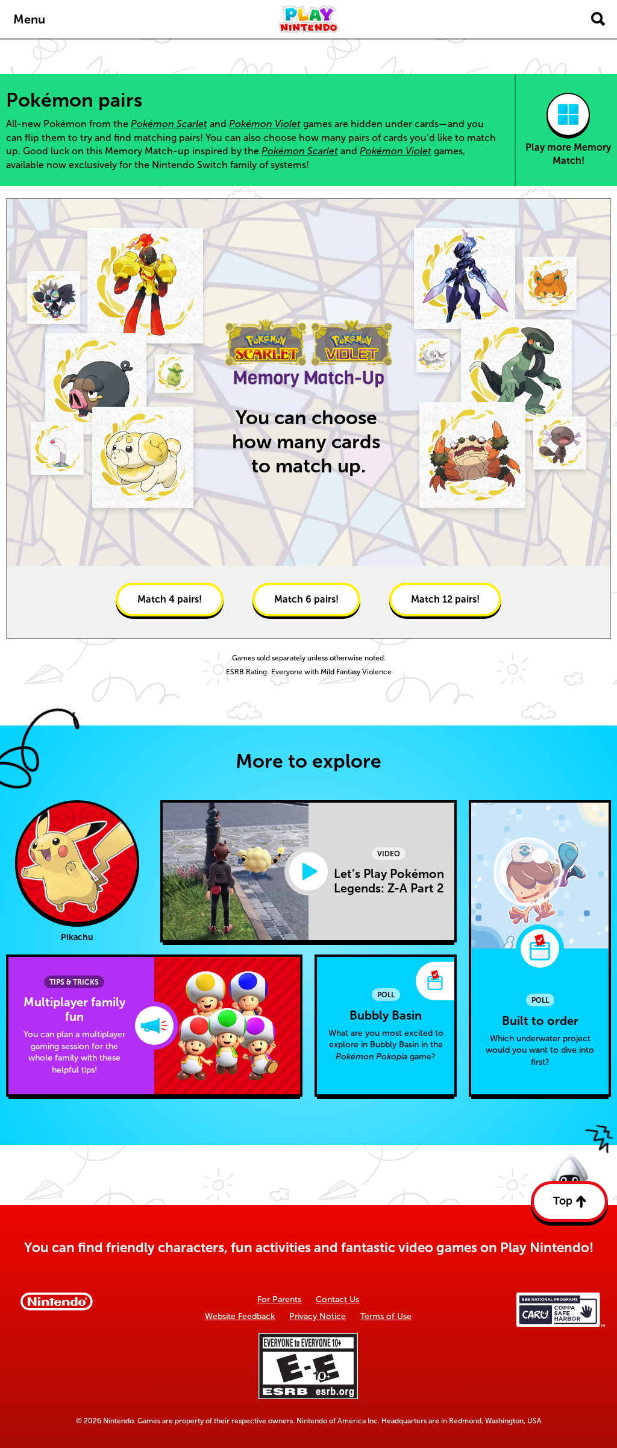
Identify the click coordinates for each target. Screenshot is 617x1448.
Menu (29, 19)
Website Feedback (240, 1316)
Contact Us (337, 1299)
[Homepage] (308, 19)
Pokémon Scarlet (169, 124)
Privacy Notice (317, 1316)
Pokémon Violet (265, 124)
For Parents (279, 1299)
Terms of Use (386, 1316)
